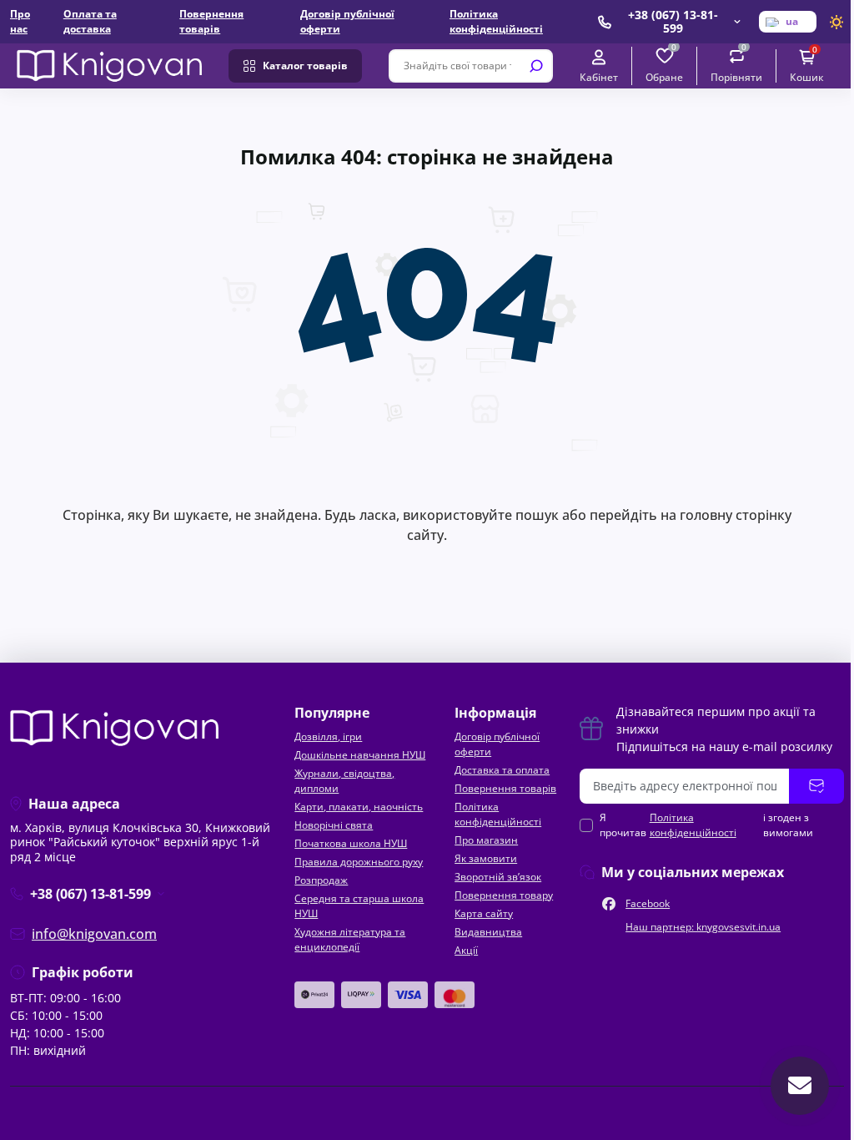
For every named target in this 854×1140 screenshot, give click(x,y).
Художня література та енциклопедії (349, 939)
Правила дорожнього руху (358, 862)
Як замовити (486, 858)
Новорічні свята (333, 825)
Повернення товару (504, 895)
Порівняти (736, 65)
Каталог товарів (305, 65)
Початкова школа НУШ (350, 843)
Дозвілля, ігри (328, 736)
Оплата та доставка (90, 21)
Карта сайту (484, 913)
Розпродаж (321, 880)
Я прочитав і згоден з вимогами (706, 825)
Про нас (20, 21)
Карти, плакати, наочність (358, 807)
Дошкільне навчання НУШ (359, 755)
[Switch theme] (837, 22)
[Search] (536, 66)
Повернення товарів (211, 21)
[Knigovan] (109, 64)
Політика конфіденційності (496, 21)
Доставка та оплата (502, 770)
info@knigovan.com (94, 934)
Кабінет (599, 76)
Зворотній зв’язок (498, 877)
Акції (466, 950)
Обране (664, 65)
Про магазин (486, 840)
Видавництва (488, 932)
